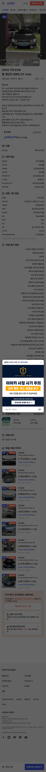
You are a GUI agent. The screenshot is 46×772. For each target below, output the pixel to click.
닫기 (39, 409)
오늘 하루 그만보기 (11, 409)
